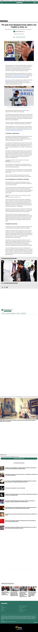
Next (35, 269)
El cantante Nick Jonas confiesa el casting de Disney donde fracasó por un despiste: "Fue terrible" (21, 514)
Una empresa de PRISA (19, 627)
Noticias (3, 313)
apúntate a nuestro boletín (19, 458)
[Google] (22, 31)
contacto (2, 608)
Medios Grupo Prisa (19, 629)
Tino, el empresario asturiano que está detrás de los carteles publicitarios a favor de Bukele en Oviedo (14, 593)
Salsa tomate (31, 0)
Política (4, 21)
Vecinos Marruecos (7, 0)
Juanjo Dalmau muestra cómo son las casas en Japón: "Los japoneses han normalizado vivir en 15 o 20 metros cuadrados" (21, 475)
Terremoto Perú (18, 0)
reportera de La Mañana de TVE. (17, 130)
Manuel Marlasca (8, 80)
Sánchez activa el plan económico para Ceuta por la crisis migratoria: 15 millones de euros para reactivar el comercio (23, 594)
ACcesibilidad (21, 611)
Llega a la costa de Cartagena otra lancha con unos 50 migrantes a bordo (5, 593)
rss (1, 611)
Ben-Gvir (22, 0)
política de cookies (22, 607)
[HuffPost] (4, 603)
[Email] (7, 287)
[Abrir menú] (1, 2)
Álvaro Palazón (19, 31)
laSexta (20, 80)
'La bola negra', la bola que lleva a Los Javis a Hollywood (15, 488)
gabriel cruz (23, 313)
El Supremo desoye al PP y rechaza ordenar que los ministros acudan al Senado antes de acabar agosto (32, 594)
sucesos (18, 313)
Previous (3, 269)
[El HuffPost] (19, 2)
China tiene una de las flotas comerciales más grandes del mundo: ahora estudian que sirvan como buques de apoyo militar (20, 521)
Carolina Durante (26, 0)
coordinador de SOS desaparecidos (19, 75)
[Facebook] (2, 287)
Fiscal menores (13, 0)
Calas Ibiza (35, 0)
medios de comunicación (10, 313)
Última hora (34, 2)
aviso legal (20, 608)
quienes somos (3, 607)
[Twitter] (24, 31)
